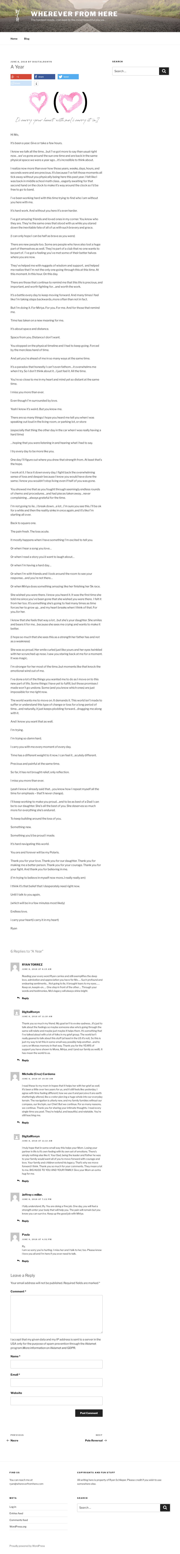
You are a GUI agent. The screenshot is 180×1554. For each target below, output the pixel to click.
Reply (25, 998)
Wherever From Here (74, 14)
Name (15, 1356)
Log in (12, 1506)
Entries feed (16, 1513)
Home (14, 38)
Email (15, 1374)
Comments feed (18, 1519)
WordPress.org (17, 1526)
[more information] (36, 83)
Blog (27, 38)
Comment (18, 1291)
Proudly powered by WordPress (27, 1545)
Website (16, 1393)
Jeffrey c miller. (32, 1194)
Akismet (90, 1343)
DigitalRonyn (42, 62)
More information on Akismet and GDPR (49, 1348)
